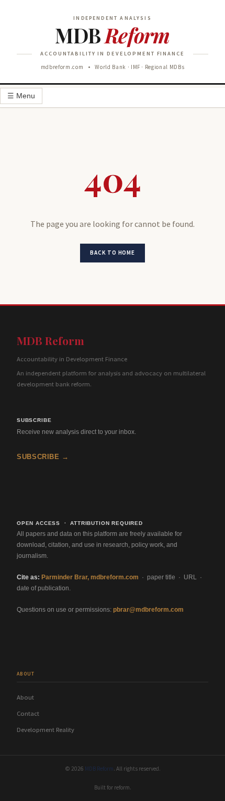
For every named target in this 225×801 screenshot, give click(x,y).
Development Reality (45, 730)
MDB (112, 35)
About (25, 697)
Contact (28, 713)
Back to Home (112, 252)
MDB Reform (50, 340)
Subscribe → (43, 457)
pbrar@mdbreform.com (148, 610)
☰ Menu (21, 96)
